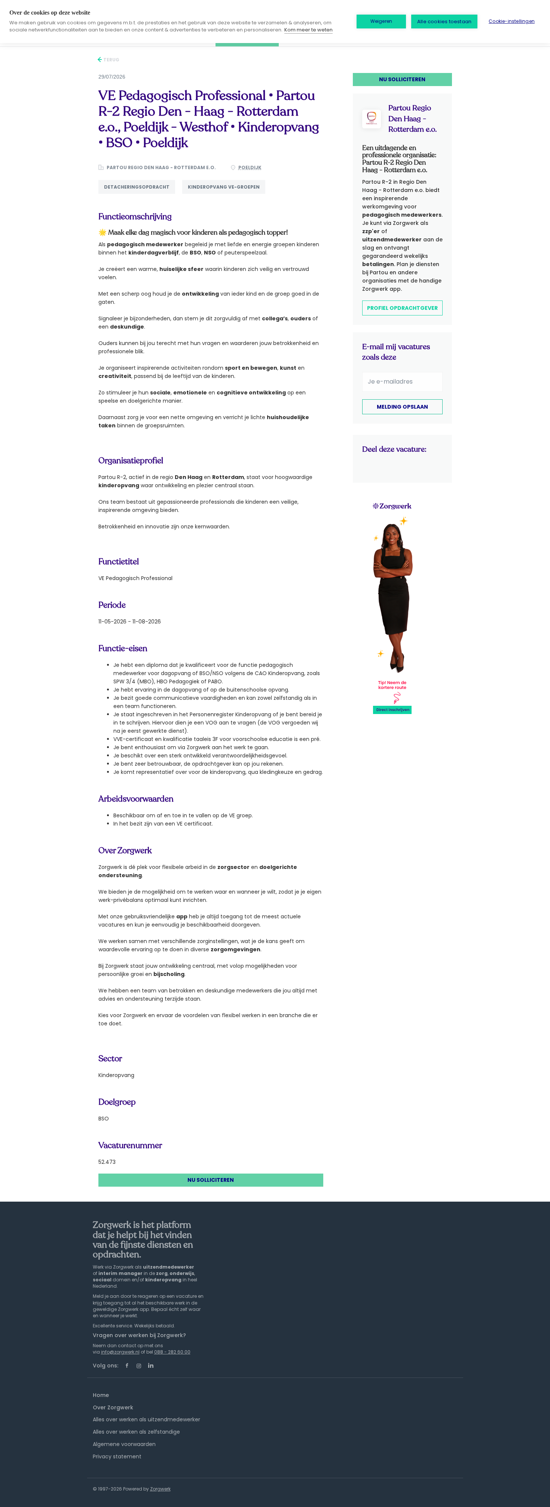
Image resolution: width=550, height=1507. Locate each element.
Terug (110, 60)
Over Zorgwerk (113, 1407)
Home (101, 1395)
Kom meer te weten (308, 29)
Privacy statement (117, 1456)
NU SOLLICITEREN (210, 1180)
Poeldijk (250, 167)
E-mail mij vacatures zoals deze (396, 352)
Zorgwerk (160, 1489)
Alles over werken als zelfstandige (136, 1432)
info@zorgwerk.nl (120, 1352)
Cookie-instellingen (512, 21)
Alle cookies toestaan (444, 21)
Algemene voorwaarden (124, 1444)
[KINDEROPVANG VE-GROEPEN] (226, 194)
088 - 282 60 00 (172, 1352)
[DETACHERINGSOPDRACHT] (140, 194)
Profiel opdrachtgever (402, 308)
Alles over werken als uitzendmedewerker (146, 1419)
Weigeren (381, 21)
